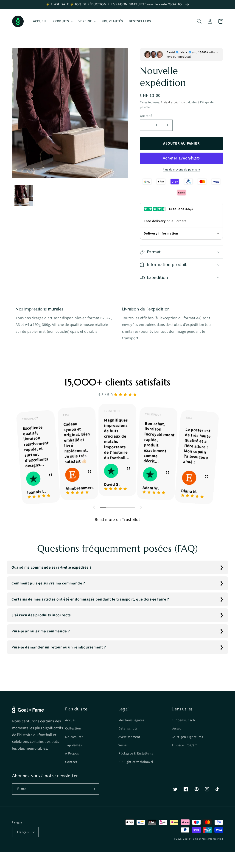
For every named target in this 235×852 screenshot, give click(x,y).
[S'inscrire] (93, 789)
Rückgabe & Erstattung (135, 753)
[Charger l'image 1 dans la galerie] (23, 195)
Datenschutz (127, 728)
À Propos (72, 753)
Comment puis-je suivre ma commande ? (48, 583)
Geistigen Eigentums (187, 737)
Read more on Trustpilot (117, 519)
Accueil (70, 720)
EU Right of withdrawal (135, 762)
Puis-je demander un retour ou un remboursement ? (58, 647)
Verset (123, 745)
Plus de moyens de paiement (181, 169)
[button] (63, 21)
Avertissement (129, 737)
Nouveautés (74, 737)
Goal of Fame (190, 838)
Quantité (146, 116)
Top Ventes (73, 745)
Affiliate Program (185, 745)
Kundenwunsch (183, 720)
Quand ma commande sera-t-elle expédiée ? (51, 567)
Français (23, 832)
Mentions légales (131, 720)
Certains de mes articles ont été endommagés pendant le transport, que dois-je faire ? (90, 599)
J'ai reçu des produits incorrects (41, 614)
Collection (73, 728)
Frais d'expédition (173, 102)
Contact (71, 762)
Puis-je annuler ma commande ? (40, 631)
